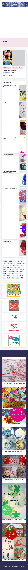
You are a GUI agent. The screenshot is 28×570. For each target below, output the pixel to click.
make (13, 273)
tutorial (22, 277)
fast (4, 267)
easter (14, 265)
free (19, 267)
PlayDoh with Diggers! (10, 70)
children (4, 263)
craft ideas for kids (20, 263)
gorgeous (22, 269)
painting (8, 275)
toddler (17, 277)
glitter (17, 269)
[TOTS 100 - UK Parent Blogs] (14, 327)
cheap (22, 261)
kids (21, 271)
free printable (5, 269)
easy (18, 265)
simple (13, 277)
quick (4, 277)
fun (10, 269)
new (16, 273)
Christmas (10, 263)
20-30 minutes (6, 67)
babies (20, 67)
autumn (10, 261)
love (9, 273)
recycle (8, 277)
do (10, 265)
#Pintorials (5, 261)
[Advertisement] (14, 23)
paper (13, 275)
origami (20, 273)
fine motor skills (9, 267)
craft (14, 263)
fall (21, 265)
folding (15, 267)
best (14, 261)
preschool (21, 275)
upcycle (4, 279)
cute (4, 265)
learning (4, 273)
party (17, 275)
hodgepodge (11, 271)
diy (7, 265)
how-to (17, 271)
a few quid (14, 67)
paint (4, 275)
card (18, 261)
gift (13, 269)
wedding (9, 279)
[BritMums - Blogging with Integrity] (14, 340)
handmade (5, 271)
